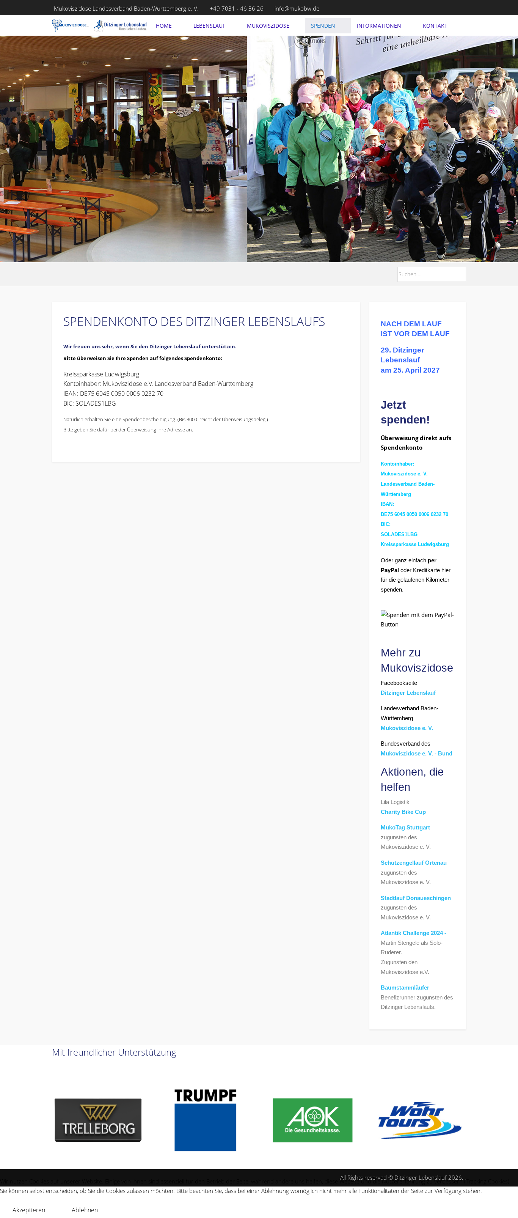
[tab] (246, 246)
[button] (420, 1120)
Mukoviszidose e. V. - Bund (416, 753)
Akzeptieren (29, 1210)
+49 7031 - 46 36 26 (237, 8)
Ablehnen (85, 1210)
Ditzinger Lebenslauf (408, 692)
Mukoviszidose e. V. (407, 728)
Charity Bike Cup (403, 812)
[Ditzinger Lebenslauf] (99, 25)
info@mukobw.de (297, 8)
